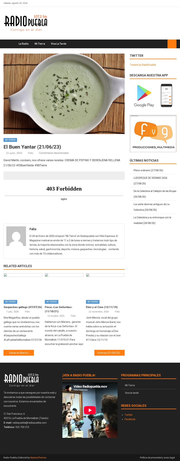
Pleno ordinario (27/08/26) (148, 170)
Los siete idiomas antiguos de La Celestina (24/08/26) (151, 207)
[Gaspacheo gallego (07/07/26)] (23, 285)
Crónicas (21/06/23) (108, 352)
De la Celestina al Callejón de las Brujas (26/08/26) (155, 194)
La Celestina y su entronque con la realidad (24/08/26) (152, 220)
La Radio (24, 43)
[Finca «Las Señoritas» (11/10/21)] (64, 285)
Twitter (129, 414)
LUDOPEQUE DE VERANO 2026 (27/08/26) (150, 180)
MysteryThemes (38, 457)
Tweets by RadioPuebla (143, 64)
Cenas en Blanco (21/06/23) (21, 352)
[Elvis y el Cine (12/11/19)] (105, 285)
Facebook (130, 419)
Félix (30, 153)
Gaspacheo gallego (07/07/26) (23, 307)
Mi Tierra (40, 43)
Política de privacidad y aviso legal (157, 457)
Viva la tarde (58, 43)
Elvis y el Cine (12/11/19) (102, 307)
